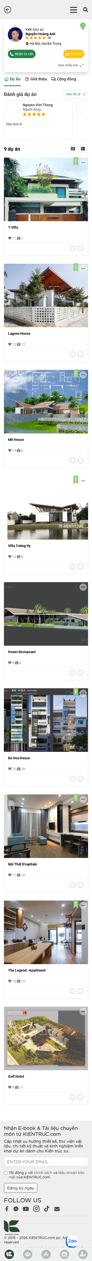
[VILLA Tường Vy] (46, 508)
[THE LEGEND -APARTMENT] (46, 932)
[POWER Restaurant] (46, 614)
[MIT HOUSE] (46, 401)
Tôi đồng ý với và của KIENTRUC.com (46, 1174)
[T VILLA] (46, 189)
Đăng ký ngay (20, 1187)
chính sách (43, 1172)
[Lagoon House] (46, 295)
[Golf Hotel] (46, 1038)
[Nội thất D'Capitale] (46, 826)
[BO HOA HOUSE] (46, 720)
